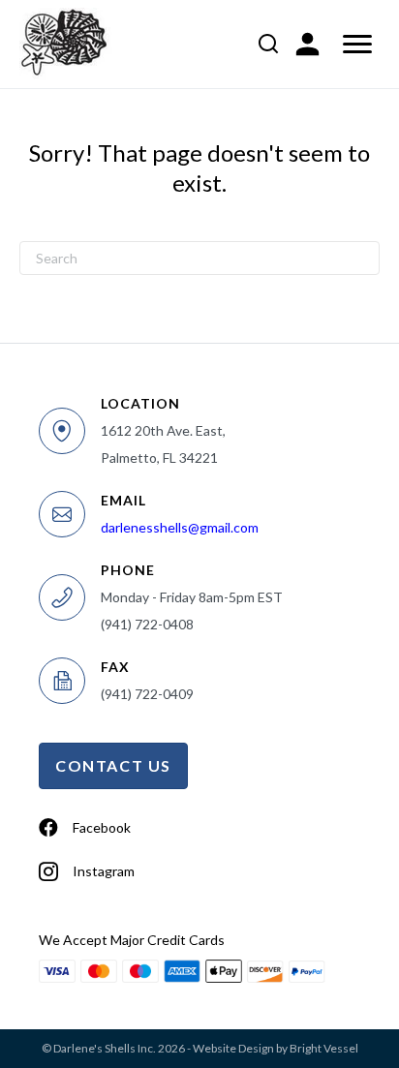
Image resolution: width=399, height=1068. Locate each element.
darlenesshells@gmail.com (180, 527)
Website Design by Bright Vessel (275, 1048)
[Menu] (357, 44)
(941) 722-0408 (147, 624)
